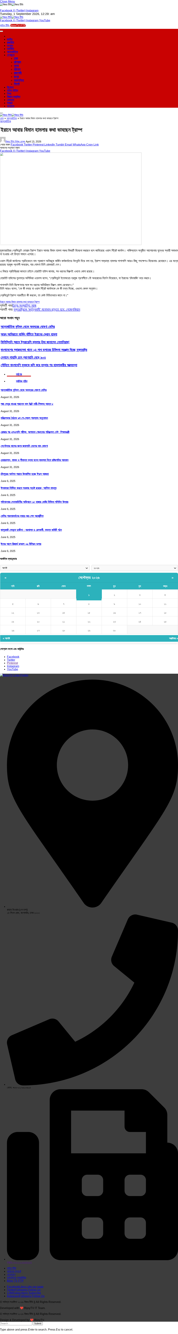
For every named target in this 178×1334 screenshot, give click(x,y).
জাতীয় (10, 39)
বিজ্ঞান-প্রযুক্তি (13, 96)
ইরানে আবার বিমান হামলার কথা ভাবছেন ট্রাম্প (20, 301)
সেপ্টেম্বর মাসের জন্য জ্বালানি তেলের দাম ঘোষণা (24, 446)
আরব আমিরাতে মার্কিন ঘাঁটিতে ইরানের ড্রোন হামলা (29, 334)
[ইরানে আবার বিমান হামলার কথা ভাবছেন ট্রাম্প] (70, 244)
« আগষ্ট (6, 638)
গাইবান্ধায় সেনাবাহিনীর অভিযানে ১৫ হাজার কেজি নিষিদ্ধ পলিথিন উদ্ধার (34, 502)
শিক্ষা (9, 93)
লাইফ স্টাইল (12, 90)
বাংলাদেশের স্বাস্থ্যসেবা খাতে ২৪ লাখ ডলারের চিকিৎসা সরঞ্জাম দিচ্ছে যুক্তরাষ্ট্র (44, 350)
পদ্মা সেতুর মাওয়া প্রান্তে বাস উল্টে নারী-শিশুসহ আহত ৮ (27, 404)
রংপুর (16, 76)
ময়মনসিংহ (19, 80)
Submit (37, 1323)
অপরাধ (10, 45)
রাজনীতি (10, 42)
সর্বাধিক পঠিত (21, 381)
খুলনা (16, 65)
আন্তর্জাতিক (12, 51)
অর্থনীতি (10, 48)
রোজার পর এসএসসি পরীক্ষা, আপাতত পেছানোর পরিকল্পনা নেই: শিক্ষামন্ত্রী (35, 432)
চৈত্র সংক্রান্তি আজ (24, 305)
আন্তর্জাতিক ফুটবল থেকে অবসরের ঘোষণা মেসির (28, 327)
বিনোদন (10, 87)
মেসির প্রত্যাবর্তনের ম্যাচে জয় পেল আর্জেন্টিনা (22, 516)
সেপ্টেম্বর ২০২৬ (89, 577)
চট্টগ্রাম (17, 62)
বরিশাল (17, 69)
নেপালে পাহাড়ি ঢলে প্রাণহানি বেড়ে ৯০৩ (23, 357)
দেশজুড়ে (11, 55)
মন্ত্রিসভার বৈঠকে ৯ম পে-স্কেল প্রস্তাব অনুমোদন (24, 418)
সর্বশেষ (19, 374)
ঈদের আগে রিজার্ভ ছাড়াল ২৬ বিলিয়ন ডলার (21, 544)
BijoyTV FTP (18, 25)
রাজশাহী (18, 73)
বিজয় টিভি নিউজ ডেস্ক (15, 141)
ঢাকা (16, 58)
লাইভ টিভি (5, 25)
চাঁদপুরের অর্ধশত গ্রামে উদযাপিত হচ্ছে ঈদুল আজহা (25, 474)
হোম (2, 118)
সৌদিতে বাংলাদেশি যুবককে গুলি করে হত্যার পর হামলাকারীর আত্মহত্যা (39, 365)
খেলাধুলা (10, 99)
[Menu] (1, 112)
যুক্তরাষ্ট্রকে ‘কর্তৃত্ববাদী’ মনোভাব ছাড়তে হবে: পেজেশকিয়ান (47, 309)
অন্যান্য (10, 106)
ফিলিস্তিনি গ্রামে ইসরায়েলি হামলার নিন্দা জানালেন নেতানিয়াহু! (35, 342)
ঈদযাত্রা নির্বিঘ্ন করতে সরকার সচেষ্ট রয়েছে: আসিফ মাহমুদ (28, 488)
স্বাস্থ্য (10, 102)
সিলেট (17, 84)
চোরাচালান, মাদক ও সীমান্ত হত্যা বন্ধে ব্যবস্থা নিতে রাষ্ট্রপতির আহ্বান (34, 460)
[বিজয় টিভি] (11, 17)
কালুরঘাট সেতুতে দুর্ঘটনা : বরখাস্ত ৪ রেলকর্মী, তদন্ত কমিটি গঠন (31, 530)
